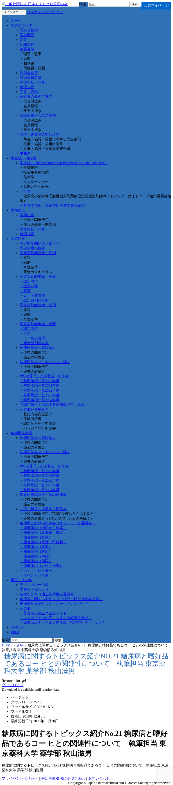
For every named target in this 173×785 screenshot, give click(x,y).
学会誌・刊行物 (23, 158)
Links (15, 632)
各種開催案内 (21, 433)
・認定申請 (29, 281)
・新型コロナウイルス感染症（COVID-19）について (62, 623)
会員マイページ (156, 5)
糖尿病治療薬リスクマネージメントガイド (54, 604)
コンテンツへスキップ (45, 12)
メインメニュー (14, 12)
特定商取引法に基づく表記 (63, 778)
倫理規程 (27, 87)
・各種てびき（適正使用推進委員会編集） (54, 205)
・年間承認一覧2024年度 (39, 400)
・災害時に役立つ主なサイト (43, 613)
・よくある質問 (32, 295)
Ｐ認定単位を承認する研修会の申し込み (52, 404)
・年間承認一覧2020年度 (39, 381)
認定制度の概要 (32, 248)
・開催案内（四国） (36, 561)
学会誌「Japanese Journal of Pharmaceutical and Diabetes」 (63, 163)
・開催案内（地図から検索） (43, 528)
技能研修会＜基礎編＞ (38, 348)
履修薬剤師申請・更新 (38, 324)
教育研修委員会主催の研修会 (43, 495)
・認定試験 (29, 286)
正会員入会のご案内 (36, 96)
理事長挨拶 (29, 30)
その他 (25, 608)
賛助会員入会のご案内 (38, 115)
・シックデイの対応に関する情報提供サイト (56, 618)
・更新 (25, 291)
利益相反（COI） (34, 82)
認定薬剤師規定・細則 (38, 253)
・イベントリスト (34, 575)
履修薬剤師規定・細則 (38, 305)
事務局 (25, 153)
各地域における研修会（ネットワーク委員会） (58, 523)
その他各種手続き (34, 409)
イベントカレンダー (36, 570)
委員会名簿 (29, 73)
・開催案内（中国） (36, 556)
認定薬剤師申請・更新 (38, 277)
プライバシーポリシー (20, 778)
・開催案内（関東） (36, 537)
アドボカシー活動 (34, 585)
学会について (21, 25)
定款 (23, 40)
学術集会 (18, 210)
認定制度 (18, 239)
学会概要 (27, 35)
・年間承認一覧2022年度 (39, 390)
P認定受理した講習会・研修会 (44, 376)
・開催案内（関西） (36, 551)
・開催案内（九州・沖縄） (41, 566)
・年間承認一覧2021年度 (39, 386)
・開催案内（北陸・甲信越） (43, 542)
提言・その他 (21, 580)
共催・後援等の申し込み (39, 134)
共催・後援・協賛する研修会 (43, 509)
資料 (20, 645)
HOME (7, 645)
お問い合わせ (99, 778)
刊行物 (25, 191)
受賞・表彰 (29, 92)
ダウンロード (12, 685)
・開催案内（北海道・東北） (43, 532)
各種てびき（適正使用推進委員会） (48, 594)
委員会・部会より (34, 589)
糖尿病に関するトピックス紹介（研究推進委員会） (61, 599)
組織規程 (27, 44)
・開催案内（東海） (36, 547)
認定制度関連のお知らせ (39, 243)
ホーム (16, 21)
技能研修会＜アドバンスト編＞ (45, 362)
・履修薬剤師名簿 (34, 343)
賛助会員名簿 (30, 77)
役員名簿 (27, 49)
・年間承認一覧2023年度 (39, 395)
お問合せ (18, 627)
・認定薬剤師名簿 (34, 300)
